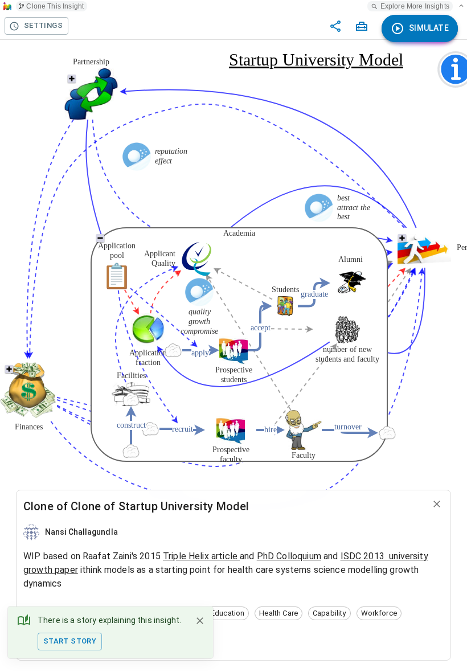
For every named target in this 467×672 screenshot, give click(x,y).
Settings (43, 25)
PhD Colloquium (289, 556)
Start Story (69, 641)
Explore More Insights (414, 6)
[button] (227, 613)
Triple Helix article (201, 556)
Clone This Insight (55, 6)
